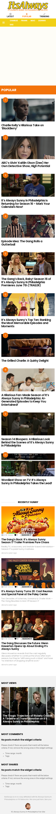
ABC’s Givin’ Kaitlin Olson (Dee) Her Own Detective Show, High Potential (25, 164)
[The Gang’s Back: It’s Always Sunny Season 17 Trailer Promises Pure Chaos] (28, 521)
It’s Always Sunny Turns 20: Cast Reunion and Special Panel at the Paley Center (27, 592)
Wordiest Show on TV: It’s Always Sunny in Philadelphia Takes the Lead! (26, 481)
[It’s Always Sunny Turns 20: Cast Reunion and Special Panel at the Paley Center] (28, 573)
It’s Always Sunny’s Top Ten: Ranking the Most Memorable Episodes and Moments (26, 323)
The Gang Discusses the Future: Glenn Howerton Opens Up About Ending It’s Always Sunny (24, 646)
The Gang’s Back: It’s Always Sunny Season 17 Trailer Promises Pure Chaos (25, 541)
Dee (11, 24)
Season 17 (26, 535)
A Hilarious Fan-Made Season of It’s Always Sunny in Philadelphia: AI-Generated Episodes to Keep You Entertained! (25, 400)
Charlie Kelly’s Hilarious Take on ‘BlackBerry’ (22, 126)
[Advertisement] (28, 56)
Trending (44, 16)
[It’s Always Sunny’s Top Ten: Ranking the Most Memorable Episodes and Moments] (28, 304)
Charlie (14, 20)
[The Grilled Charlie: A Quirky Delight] (28, 345)
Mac (33, 20)
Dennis (42, 20)
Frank (24, 20)
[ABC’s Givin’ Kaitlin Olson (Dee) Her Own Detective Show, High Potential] (28, 147)
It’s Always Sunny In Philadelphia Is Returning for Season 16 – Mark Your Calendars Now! (25, 203)
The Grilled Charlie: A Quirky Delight (25, 361)
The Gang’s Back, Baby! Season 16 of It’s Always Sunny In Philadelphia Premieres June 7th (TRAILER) (26, 282)
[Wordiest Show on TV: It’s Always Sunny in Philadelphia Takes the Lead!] (28, 464)
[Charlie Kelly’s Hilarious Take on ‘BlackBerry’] (28, 110)
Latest (10, 16)
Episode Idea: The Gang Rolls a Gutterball (21, 242)
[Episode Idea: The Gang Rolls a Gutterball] (28, 226)
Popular (26, 16)
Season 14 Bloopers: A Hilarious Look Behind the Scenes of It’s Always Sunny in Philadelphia (27, 442)
